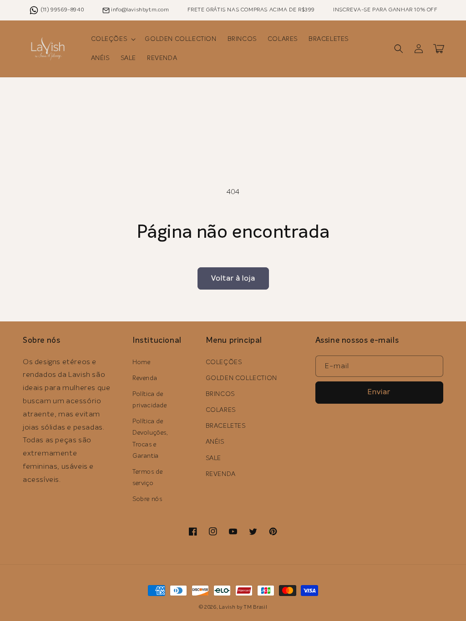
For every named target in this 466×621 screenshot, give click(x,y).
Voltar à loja (233, 278)
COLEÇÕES (224, 362)
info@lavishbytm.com (140, 10)
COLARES (221, 410)
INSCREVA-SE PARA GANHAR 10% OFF (385, 10)
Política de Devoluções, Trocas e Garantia (150, 438)
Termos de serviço (147, 477)
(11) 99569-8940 (62, 10)
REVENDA (221, 474)
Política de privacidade (149, 400)
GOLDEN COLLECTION (241, 378)
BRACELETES (226, 426)
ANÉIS (215, 442)
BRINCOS (220, 394)
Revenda (144, 378)
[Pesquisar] (399, 49)
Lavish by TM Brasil (243, 607)
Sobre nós (147, 499)
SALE (213, 458)
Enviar (379, 392)
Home (141, 362)
